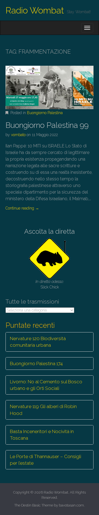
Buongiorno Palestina (45, 113)
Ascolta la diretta (49, 231)
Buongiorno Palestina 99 (47, 125)
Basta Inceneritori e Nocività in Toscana (42, 435)
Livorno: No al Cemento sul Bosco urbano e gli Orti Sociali (46, 385)
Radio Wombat (35, 10)
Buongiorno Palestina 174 (36, 363)
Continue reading (22, 208)
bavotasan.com (71, 505)
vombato (18, 135)
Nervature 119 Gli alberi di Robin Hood (43, 410)
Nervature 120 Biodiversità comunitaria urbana (38, 342)
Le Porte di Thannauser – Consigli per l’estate (45, 460)
